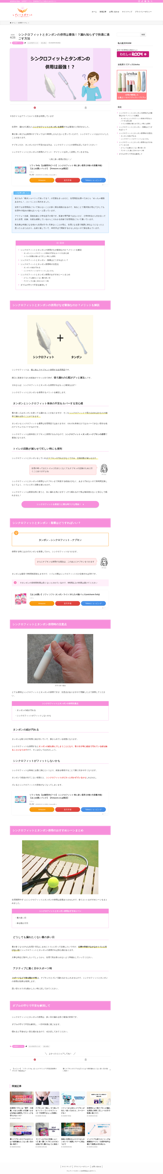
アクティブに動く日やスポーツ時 (36, 281)
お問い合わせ (96, 1166)
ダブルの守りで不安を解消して (34, 285)
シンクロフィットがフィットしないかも (39, 271)
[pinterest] (145, 1)
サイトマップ (66, 1166)
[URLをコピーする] (86, 108)
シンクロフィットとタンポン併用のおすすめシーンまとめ (45, 275)
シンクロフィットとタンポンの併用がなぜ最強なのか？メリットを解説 (51, 250)
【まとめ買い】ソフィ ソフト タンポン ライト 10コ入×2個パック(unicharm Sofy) (64, 594)
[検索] (151, 1)
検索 (143, 35)
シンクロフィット (33, 43)
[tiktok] (142, 1)
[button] (35, 108)
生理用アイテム (17, 43)
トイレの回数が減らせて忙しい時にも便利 (39, 256)
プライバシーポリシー (81, 1166)
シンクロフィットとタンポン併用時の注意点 (40, 264)
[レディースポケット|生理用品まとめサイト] (22, 12)
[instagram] (139, 1)
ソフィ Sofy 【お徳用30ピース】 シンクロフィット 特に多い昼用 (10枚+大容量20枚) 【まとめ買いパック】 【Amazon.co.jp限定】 (65, 167)
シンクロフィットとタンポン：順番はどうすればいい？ (44, 260)
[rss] (148, 1)
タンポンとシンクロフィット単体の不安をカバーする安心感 (46, 253)
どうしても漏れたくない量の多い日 (37, 278)
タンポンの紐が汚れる (32, 267)
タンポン (43, 43)
